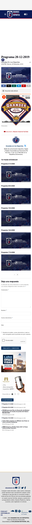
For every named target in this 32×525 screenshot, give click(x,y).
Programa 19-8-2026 (8, 208)
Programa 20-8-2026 (8, 186)
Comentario (5, 290)
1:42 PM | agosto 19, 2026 (8, 424)
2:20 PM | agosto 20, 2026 (20, 407)
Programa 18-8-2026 (8, 230)
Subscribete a (16, 131)
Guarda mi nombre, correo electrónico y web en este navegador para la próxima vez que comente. (17, 333)
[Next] (17, 274)
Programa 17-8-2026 (8, 252)
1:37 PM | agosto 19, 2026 (8, 430)
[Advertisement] (16, 36)
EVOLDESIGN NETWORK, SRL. (20, 521)
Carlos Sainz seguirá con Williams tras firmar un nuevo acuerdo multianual (15, 421)
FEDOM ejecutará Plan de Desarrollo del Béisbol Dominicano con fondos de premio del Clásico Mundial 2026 (15, 411)
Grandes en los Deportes (10, 62)
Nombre (4, 310)
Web (2, 325)
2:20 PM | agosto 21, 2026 (20, 404)
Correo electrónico (7, 318)
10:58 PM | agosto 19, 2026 (8, 414)
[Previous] (14, 274)
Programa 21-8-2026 (8, 164)
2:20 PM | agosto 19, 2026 (20, 418)
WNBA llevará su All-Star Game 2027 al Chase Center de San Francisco (15, 427)
